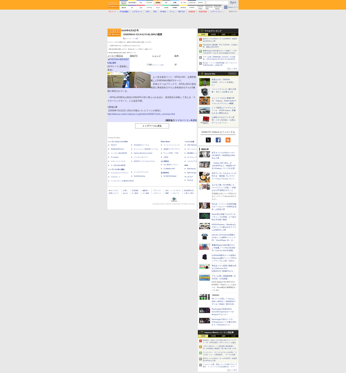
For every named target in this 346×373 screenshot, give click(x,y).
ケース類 (134, 38)
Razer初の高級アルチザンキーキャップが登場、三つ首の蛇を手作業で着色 (224, 217)
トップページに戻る (152, 126)
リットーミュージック (172, 145)
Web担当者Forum (117, 149)
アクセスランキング (213, 31)
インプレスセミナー (141, 157)
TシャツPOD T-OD (171, 153)
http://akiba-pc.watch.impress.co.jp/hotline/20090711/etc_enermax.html (141, 114)
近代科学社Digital (170, 176)
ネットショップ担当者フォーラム (146, 149)
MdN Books (191, 169)
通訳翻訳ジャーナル (194, 153)
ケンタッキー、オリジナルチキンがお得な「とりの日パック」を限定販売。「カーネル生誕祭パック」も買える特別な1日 (220, 354)
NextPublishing (139, 176)
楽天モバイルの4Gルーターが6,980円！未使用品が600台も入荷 (223, 155)
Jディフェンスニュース (195, 149)
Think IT (114, 145)
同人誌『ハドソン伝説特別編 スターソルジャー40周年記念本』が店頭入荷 (224, 206)
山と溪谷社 (165, 161)
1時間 (203, 34)
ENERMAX (114, 59)
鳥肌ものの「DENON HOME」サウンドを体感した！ (223, 82)
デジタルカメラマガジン (120, 173)
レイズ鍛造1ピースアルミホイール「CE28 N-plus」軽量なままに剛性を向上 (224, 110)
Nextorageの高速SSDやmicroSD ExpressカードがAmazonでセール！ (223, 311)
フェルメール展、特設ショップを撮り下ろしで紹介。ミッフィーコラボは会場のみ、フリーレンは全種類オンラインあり (220, 366)
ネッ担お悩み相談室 (118, 165)
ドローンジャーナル (118, 161)
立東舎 (166, 157)
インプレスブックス (141, 172)
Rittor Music (165, 142)
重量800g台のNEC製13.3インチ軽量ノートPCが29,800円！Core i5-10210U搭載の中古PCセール (220, 53)
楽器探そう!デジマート (172, 149)
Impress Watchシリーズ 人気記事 (219, 332)
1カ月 (233, 34)
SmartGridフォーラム (141, 145)
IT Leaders (115, 157)
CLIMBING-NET (169, 169)
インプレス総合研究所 (119, 153)
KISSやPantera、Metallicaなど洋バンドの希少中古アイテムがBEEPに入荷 (224, 227)
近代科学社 (165, 173)
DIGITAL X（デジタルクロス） (145, 161)
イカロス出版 (189, 142)
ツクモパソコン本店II (158, 65)
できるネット (116, 177)
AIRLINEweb (192, 145)
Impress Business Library (143, 153)
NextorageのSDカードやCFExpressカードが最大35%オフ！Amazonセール (224, 322)
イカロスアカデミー (194, 161)
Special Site (209, 74)
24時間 (213, 34)
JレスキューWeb (193, 157)
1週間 (223, 34)
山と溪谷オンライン (171, 165)
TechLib (190, 180)
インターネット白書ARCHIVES (122, 181)
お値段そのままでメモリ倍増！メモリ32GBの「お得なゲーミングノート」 (223, 120)
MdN (186, 165)
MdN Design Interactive (195, 173)
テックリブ (188, 177)
